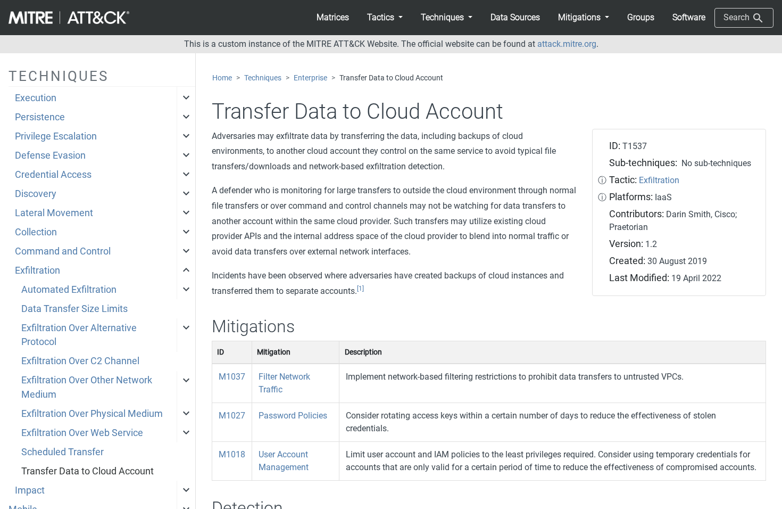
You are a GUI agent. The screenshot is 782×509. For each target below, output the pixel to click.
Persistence (40, 117)
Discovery (35, 193)
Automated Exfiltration (69, 289)
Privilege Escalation (56, 136)
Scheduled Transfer (62, 452)
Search (737, 17)
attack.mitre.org (566, 44)
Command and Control (63, 251)
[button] (385, 17)
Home (222, 78)
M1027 (232, 416)
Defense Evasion (50, 155)
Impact (30, 490)
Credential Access (53, 174)
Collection (36, 232)
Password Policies (293, 416)
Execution (35, 98)
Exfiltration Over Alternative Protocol (79, 335)
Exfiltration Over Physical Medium (92, 413)
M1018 (232, 454)
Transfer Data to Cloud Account (87, 471)
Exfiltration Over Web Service (82, 433)
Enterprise (310, 78)
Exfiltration (37, 270)
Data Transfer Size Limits (74, 308)
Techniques (262, 78)
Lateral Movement (54, 213)
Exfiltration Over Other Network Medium (86, 387)
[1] (360, 288)
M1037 (232, 377)
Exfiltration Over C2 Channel (80, 361)
